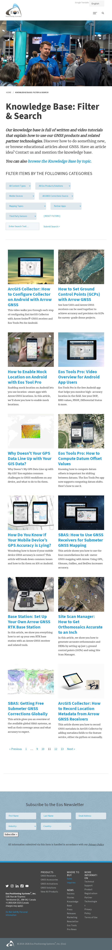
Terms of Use (90, 917)
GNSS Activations (49, 883)
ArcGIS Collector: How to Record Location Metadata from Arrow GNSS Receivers (79, 711)
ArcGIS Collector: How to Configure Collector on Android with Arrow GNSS (30, 297)
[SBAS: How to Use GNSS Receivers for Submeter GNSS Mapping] (81, 512)
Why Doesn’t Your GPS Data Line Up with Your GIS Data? (29, 458)
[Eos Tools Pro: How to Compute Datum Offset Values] (81, 431)
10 (42, 749)
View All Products (49, 891)
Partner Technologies (90, 901)
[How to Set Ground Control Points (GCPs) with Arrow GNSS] (81, 267)
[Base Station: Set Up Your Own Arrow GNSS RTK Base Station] (31, 594)
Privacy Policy (96, 844)
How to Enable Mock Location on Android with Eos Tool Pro (27, 377)
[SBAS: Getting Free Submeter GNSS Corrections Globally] (31, 681)
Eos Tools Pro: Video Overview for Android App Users (79, 377)
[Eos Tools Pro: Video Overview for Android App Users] (81, 349)
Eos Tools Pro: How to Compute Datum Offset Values (80, 458)
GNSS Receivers (48, 875)
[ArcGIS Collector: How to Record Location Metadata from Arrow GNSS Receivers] (81, 681)
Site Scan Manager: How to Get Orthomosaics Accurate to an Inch (80, 624)
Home (8, 92)
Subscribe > (11, 834)
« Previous (15, 749)
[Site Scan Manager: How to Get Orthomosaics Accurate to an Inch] (81, 594)
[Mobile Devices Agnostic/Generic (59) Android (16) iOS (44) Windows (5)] (20, 196)
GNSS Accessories (49, 879)
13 (62, 749)
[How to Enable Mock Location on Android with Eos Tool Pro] (31, 349)
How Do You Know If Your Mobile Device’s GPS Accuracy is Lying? (29, 540)
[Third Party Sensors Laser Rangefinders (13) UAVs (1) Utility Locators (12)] (21, 216)
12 (55, 749)
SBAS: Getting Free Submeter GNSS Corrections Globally (28, 708)
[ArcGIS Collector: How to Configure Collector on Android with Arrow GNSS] (31, 267)
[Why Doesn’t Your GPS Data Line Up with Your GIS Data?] (31, 431)
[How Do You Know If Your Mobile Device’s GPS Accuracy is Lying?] (31, 512)
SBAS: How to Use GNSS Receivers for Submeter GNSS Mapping (80, 540)
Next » (71, 749)
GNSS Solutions (48, 887)
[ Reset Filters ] (52, 216)
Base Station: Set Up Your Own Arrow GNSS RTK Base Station (29, 621)
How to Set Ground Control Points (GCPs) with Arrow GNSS (79, 294)
